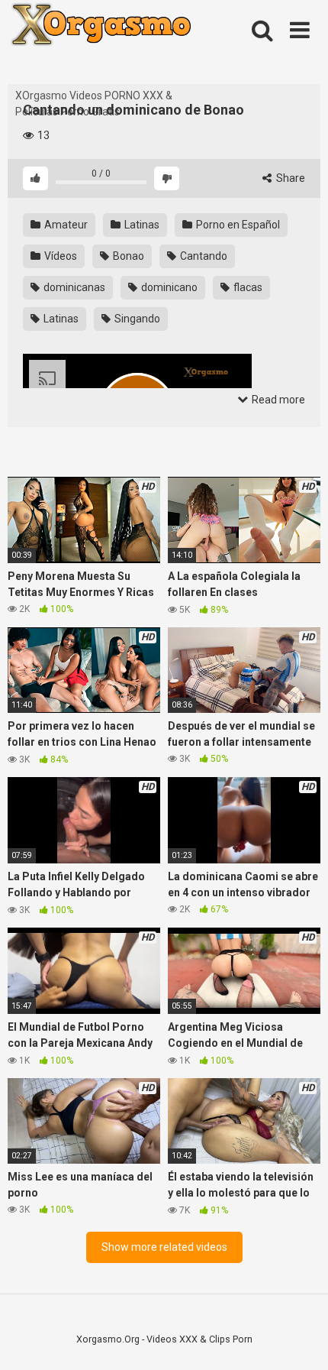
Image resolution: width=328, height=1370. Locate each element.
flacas (246, 287)
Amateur (65, 225)
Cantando (202, 256)
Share (289, 178)
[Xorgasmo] (122, 44)
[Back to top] (299, 1339)
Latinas (140, 225)
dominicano (168, 287)
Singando (136, 319)
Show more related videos (164, 1247)
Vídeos (59, 256)
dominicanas (73, 287)
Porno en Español (237, 225)
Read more (277, 400)
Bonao (127, 256)
